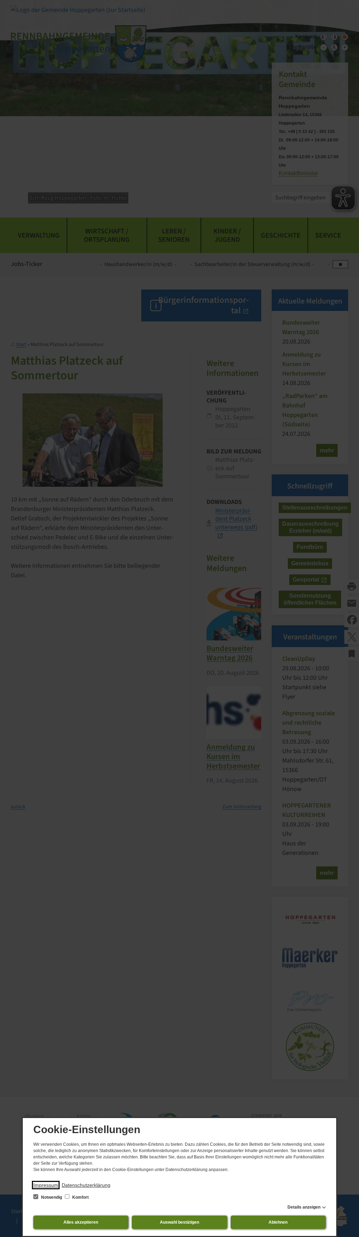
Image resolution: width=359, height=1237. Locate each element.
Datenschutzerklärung (86, 1185)
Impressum (45, 1185)
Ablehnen (278, 1222)
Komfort (80, 1197)
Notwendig (51, 1197)
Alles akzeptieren (80, 1222)
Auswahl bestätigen (179, 1222)
